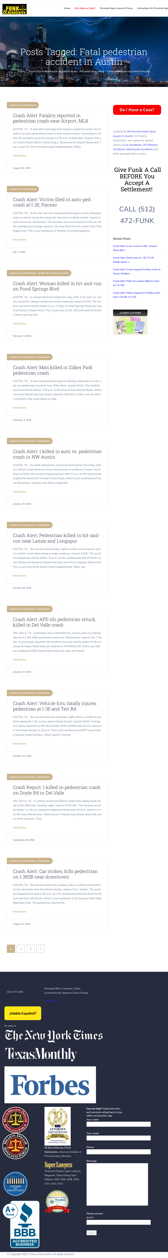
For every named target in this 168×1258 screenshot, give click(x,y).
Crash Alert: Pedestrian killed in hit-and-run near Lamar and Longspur (56, 538)
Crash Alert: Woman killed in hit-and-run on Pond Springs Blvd (57, 286)
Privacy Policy (52, 1000)
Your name (92, 1119)
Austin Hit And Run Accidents (53, 273)
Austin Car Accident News (22, 105)
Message (91, 1160)
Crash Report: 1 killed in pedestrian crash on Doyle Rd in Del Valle (57, 790)
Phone (90, 1147)
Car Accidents (133, 144)
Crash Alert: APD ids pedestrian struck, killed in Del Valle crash (54, 622)
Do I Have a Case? (85, 8)
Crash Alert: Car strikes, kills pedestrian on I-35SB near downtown (55, 874)
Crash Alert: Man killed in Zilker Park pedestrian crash (53, 370)
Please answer (94, 1215)
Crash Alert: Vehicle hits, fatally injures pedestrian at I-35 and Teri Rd (54, 706)
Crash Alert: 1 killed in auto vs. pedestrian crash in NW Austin (57, 454)
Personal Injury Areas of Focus (116, 8)
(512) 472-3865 (15, 991)
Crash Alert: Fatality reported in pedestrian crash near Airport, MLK (51, 118)
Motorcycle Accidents (139, 149)
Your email (92, 1133)
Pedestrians (44, 357)
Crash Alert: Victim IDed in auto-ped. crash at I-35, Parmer (52, 202)
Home (67, 8)
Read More (19, 155)
